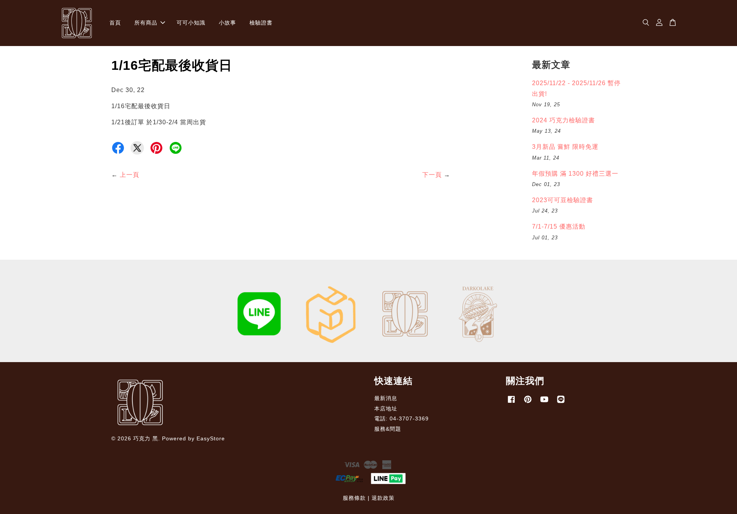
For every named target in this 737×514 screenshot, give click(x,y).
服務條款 (354, 498)
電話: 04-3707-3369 (401, 419)
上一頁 (129, 174)
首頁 (115, 23)
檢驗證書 (261, 23)
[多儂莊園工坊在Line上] (560, 403)
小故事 (227, 23)
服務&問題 (387, 429)
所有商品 (145, 23)
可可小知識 (191, 23)
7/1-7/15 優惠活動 (558, 226)
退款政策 (383, 498)
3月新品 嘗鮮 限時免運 (565, 146)
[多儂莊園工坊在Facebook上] (511, 403)
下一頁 (432, 174)
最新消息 (385, 398)
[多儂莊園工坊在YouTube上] (544, 403)
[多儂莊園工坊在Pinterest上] (527, 403)
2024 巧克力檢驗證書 (563, 120)
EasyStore (211, 439)
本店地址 (385, 409)
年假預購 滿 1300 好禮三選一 (575, 173)
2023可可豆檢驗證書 (562, 200)
